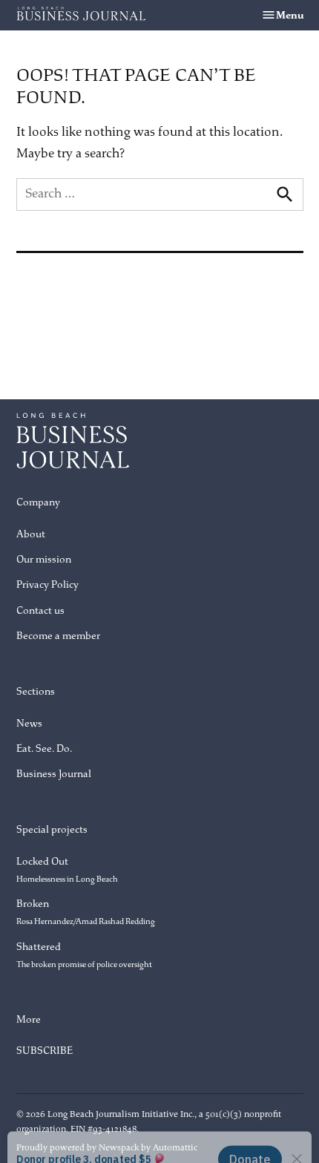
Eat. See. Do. (44, 748)
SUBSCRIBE (44, 1050)
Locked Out (67, 869)
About (30, 534)
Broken (85, 911)
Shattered (84, 954)
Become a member (58, 635)
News (29, 723)
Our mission (43, 559)
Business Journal (53, 773)
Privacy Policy (47, 584)
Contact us (40, 610)
